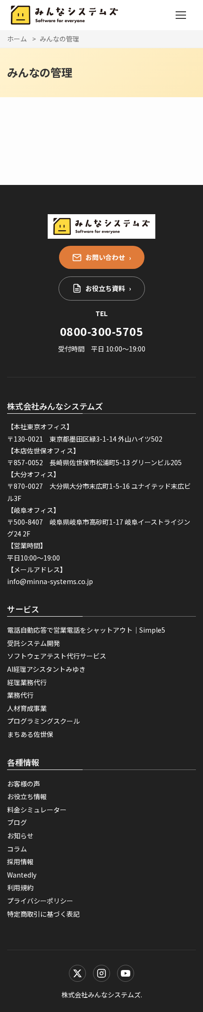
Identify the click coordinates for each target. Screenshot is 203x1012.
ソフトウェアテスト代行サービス (56, 656)
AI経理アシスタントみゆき (46, 669)
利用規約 (20, 887)
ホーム (17, 38)
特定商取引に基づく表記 (43, 914)
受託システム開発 (33, 643)
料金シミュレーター (37, 809)
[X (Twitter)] (77, 973)
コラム (17, 848)
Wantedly (21, 874)
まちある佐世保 (30, 734)
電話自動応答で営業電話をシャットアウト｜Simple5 (86, 630)
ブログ (17, 822)
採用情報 (20, 861)
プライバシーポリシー (40, 900)
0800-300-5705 (101, 331)
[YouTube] (125, 973)
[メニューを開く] (180, 15)
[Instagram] (101, 973)
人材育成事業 (27, 708)
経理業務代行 (27, 682)
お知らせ (20, 835)
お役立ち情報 (27, 796)
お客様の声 (23, 783)
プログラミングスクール (43, 721)
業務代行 (20, 695)
